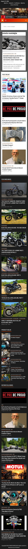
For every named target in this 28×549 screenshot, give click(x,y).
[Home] (2, 20)
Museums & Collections (6, 165)
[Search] (26, 20)
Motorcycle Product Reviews (6, 318)
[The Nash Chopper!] (14, 134)
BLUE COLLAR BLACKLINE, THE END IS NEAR (13, 228)
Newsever (10, 547)
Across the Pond (14, 4)
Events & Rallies (4, 480)
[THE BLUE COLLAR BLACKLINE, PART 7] (14, 286)
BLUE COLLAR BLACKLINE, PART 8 (11, 275)
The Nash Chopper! (7, 145)
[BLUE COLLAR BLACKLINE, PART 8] (14, 264)
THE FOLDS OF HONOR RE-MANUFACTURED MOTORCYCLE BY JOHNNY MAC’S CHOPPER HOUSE (13, 203)
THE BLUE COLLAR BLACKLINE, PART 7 (12, 298)
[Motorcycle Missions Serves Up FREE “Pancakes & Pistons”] (14, 498)
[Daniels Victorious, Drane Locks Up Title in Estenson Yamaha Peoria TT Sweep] (14, 85)
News (15, 53)
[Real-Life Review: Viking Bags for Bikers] (5, 361)
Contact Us (11, 3)
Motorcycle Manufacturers (8, 53)
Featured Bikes (4, 225)
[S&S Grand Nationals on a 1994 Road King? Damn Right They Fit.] (5, 377)
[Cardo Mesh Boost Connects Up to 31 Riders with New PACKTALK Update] (5, 345)
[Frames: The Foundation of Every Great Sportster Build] (5, 369)
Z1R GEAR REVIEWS (22, 318)
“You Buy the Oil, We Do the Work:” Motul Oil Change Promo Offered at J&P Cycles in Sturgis (13, 484)
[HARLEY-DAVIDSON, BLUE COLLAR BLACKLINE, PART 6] (14, 309)
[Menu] (5, 20)
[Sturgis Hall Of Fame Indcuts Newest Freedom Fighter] (14, 157)
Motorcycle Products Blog (7, 143)
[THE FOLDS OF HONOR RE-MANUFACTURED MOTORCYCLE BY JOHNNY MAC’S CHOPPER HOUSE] (14, 190)
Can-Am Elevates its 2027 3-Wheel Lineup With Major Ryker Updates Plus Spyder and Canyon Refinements (13, 458)
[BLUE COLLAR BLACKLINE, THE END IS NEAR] (14, 216)
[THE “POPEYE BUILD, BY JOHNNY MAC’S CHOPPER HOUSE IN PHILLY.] (14, 239)
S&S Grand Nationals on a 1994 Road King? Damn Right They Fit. (18, 378)
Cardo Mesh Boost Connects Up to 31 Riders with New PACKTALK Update (17, 345)
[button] (5, 20)
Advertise (23, 3)
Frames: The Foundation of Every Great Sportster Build (17, 370)
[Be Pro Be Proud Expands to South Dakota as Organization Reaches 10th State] (14, 109)
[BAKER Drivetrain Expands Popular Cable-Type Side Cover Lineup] (5, 353)
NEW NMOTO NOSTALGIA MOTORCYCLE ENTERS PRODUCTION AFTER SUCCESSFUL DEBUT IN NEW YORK (13, 58)
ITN (12, 61)
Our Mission (17, 3)
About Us (6, 3)
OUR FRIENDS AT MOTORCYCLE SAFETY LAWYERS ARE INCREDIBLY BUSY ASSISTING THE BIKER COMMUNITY (13, 536)
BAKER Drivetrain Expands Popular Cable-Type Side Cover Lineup (18, 353)
